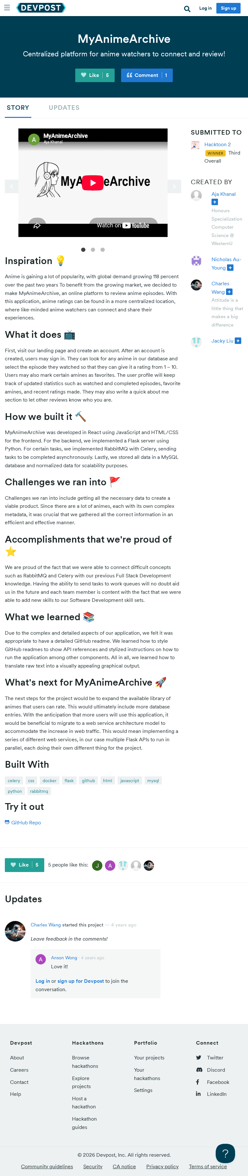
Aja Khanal (224, 194)
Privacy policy (162, 1166)
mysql (153, 780)
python (15, 791)
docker (50, 780)
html (107, 780)
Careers (19, 1070)
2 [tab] (93, 249)
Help (15, 1094)
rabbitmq (39, 791)
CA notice (124, 1166)
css (31, 780)
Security (92, 1166)
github (88, 780)
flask (69, 780)
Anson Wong (64, 958)
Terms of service (208, 1166)
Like (98, 75)
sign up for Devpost (80, 981)
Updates (64, 107)
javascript (129, 780)
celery (14, 780)
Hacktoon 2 (217, 144)
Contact (19, 1082)
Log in (205, 8)
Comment (150, 75)
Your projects (149, 1057)
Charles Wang (46, 925)
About (17, 1057)
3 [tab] (102, 249)
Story (18, 107)
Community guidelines (47, 1166)
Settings (143, 1090)
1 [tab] (83, 249)
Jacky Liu (222, 340)
